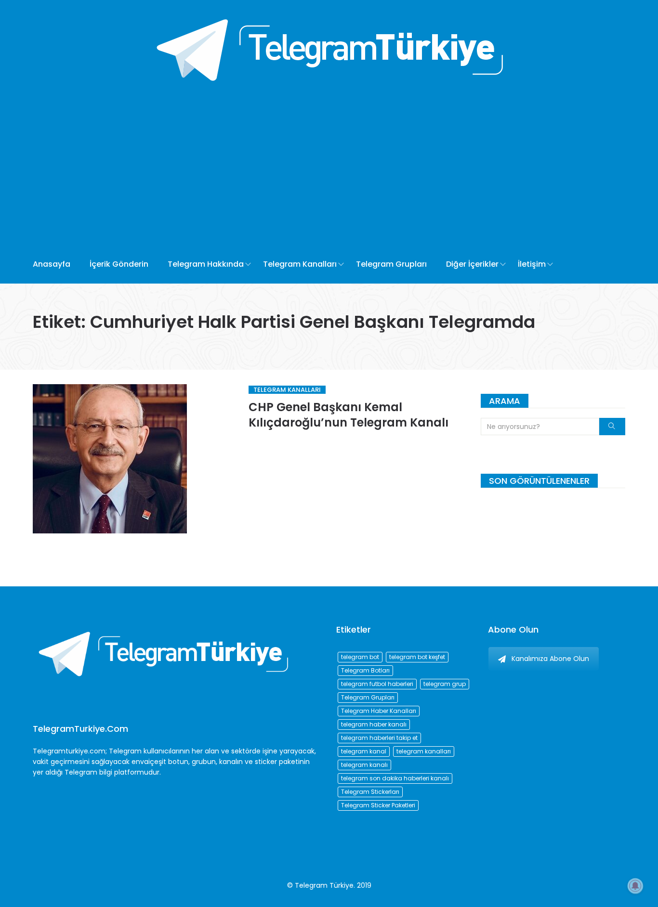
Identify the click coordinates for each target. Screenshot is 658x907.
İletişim (532, 264)
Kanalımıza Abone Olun (550, 658)
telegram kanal (363, 751)
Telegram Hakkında (206, 264)
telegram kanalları (423, 751)
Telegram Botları (365, 670)
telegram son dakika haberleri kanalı (395, 778)
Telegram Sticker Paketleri (378, 805)
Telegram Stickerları (370, 792)
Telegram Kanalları (300, 264)
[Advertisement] (294, 172)
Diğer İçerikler (472, 264)
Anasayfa (51, 264)
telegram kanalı (364, 765)
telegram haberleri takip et (379, 738)
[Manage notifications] (635, 886)
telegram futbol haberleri (377, 684)
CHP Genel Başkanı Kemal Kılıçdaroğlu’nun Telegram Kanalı (348, 414)
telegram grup (444, 684)
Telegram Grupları (391, 264)
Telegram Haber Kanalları (378, 711)
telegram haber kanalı (374, 724)
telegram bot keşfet (417, 657)
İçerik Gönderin (119, 264)
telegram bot (360, 657)
